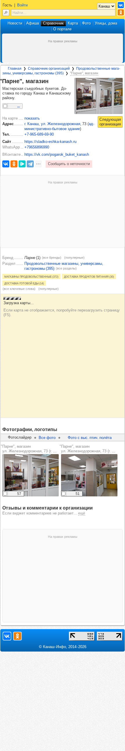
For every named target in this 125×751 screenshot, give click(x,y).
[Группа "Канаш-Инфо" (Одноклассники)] (120, 12)
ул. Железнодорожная (60, 124)
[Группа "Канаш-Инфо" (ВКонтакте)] (120, 5)
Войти (22, 5)
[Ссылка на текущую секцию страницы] (52, 81)
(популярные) (74, 257)
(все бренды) (51, 257)
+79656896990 (36, 147)
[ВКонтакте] (5, 163)
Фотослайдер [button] (19, 437)
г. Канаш (31, 124)
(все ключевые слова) (19, 288)
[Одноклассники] (13, 163)
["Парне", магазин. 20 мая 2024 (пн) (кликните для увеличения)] (30, 475)
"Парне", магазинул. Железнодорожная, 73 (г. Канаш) (33, 448)
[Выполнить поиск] (6, 12)
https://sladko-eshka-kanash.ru (50, 141)
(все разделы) (66, 268)
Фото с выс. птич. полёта (90, 437)
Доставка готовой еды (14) (24, 283)
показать (32, 118)
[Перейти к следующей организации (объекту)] (110, 122)
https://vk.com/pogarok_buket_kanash (56, 154)
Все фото (47, 437)
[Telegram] (30, 163)
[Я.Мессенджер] (22, 163)
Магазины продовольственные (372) (31, 276)
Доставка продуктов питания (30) (89, 276)
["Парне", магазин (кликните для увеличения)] (98, 96)
